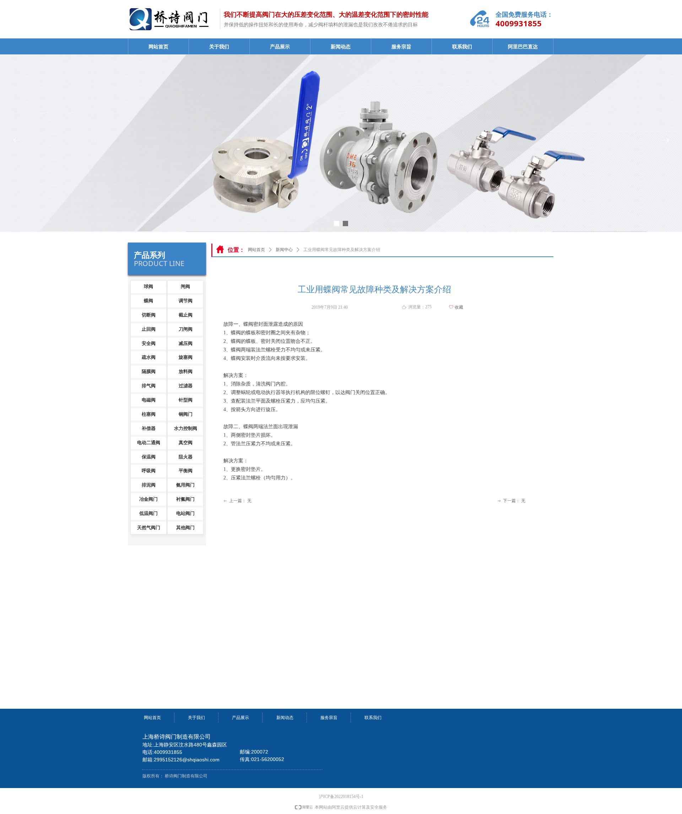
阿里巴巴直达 (523, 46)
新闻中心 (284, 249)
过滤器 (186, 385)
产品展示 (280, 46)
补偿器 (149, 428)
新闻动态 (341, 46)
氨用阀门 (185, 485)
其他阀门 (185, 527)
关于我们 (219, 46)
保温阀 (149, 456)
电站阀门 (185, 513)
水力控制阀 (185, 428)
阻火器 (186, 456)
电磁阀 (149, 400)
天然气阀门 (148, 527)
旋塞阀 (186, 357)
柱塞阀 (149, 414)
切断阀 (149, 315)
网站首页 (158, 46)
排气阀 (149, 385)
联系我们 (462, 46)
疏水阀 (149, 357)
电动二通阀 (148, 442)
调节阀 (186, 300)
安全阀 (149, 343)
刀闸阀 (186, 329)
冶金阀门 (148, 499)
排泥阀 (149, 485)
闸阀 (185, 286)
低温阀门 (148, 513)
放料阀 (186, 371)
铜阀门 (186, 414)
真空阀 (186, 442)
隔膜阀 (149, 371)
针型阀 (186, 400)
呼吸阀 (149, 470)
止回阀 (149, 329)
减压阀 (186, 343)
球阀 (148, 286)
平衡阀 (186, 470)
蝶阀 (148, 300)
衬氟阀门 (185, 499)
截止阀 (186, 315)
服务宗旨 (401, 46)
